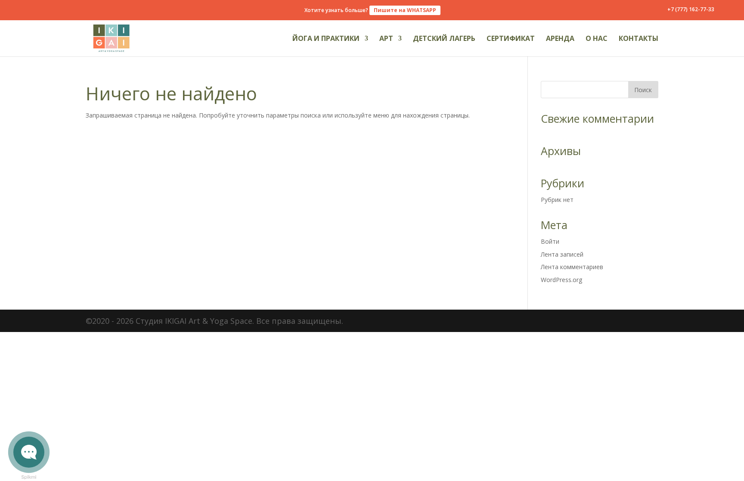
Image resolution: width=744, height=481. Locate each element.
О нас (597, 39)
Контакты (638, 39)
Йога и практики (326, 39)
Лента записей (562, 254)
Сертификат (511, 39)
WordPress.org (561, 280)
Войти (550, 241)
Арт (386, 39)
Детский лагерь (444, 39)
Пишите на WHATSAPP (405, 10)
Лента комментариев (572, 267)
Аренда (560, 39)
